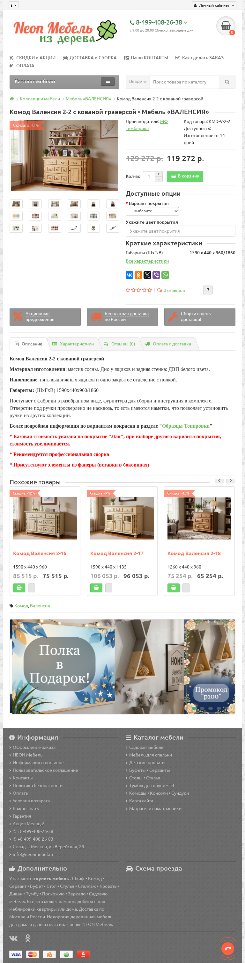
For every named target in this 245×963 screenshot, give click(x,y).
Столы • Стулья (144, 777)
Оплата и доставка (172, 343)
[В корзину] (19, 587)
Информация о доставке (38, 762)
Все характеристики (147, 261)
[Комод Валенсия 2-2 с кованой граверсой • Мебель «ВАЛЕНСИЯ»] (64, 155)
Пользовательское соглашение (45, 770)
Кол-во (133, 176)
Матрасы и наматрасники (155, 808)
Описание (32, 343)
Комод (21, 605)
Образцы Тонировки (186, 426)
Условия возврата (31, 800)
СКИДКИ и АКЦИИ (36, 57)
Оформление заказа (34, 747)
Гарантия (22, 816)
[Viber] (156, 275)
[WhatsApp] (165, 275)
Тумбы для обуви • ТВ (151, 785)
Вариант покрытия (149, 203)
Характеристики (77, 343)
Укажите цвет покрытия (152, 222)
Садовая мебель (146, 747)
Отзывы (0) (123, 343)
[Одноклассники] (138, 275)
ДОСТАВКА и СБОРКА (93, 57)
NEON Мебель (27, 754)
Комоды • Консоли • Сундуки (159, 793)
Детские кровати (147, 762)
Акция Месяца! (28, 823)
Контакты (23, 777)
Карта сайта (141, 800)
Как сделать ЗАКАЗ (203, 57)
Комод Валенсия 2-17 (117, 553)
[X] (147, 275)
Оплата (20, 793)
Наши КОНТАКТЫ (149, 57)
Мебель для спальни (150, 754)
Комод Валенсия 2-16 (39, 553)
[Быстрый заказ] (31, 587)
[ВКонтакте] (129, 275)
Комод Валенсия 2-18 (194, 553)
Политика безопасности (38, 785)
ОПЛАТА (25, 65)
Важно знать (26, 808)
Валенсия (40, 605)
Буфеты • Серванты (149, 770)
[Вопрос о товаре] (208, 290)
